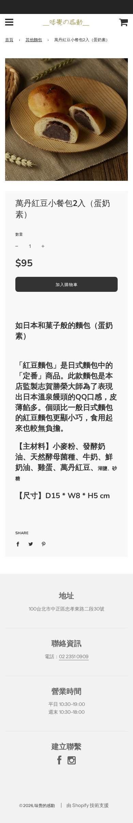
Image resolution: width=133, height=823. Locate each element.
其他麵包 (34, 39)
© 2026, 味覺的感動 (37, 805)
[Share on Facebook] (19, 544)
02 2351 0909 (74, 656)
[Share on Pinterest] (44, 544)
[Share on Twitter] (31, 544)
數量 (19, 234)
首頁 (9, 39)
